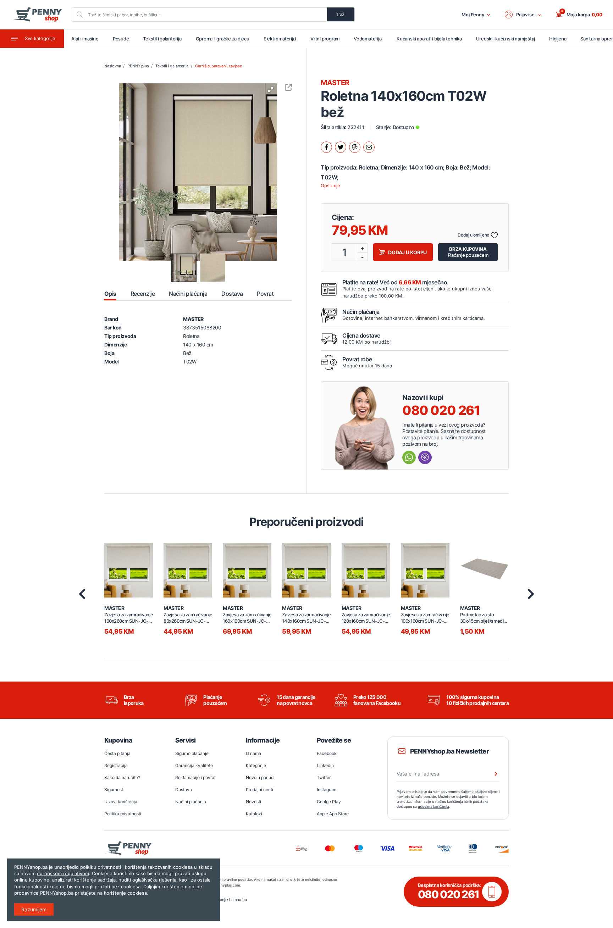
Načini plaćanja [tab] (188, 293)
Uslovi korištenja (120, 801)
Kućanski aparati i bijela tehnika (429, 38)
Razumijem (33, 909)
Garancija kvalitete (194, 765)
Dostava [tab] (232, 293)
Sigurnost (113, 789)
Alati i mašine (85, 38)
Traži (341, 14)
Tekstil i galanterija (162, 38)
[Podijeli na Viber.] (354, 147)
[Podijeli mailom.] (369, 147)
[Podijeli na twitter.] (340, 147)
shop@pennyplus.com (221, 885)
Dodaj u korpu (407, 252)
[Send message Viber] (425, 457)
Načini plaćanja (190, 801)
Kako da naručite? (122, 777)
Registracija (116, 765)
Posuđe (121, 38)
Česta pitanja (117, 753)
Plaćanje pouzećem (468, 252)
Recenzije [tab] (143, 293)
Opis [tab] (110, 293)
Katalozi (254, 813)
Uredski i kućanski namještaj (505, 38)
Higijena (557, 38)
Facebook (327, 753)
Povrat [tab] (265, 293)
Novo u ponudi (260, 777)
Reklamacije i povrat (195, 777)
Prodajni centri (260, 789)
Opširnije (330, 185)
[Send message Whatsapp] (409, 457)
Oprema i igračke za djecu (222, 38)
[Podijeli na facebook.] (326, 147)
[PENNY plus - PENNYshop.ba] (37, 14)
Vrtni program (324, 38)
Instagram (326, 789)
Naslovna (112, 65)
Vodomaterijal (368, 38)
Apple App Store (333, 813)
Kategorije (256, 765)
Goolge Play (329, 801)
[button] (523, 14)
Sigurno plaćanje (192, 753)
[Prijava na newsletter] (491, 774)
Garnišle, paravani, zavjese (218, 65)
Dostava (183, 789)
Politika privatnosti (122, 813)
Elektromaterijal (280, 38)
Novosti (253, 801)
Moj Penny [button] (473, 14)
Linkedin (325, 765)
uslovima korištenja (433, 806)
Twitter (324, 777)
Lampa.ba (238, 899)
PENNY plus (138, 65)
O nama (253, 753)
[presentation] (82, 594)
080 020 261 (441, 410)
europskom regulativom (63, 873)
